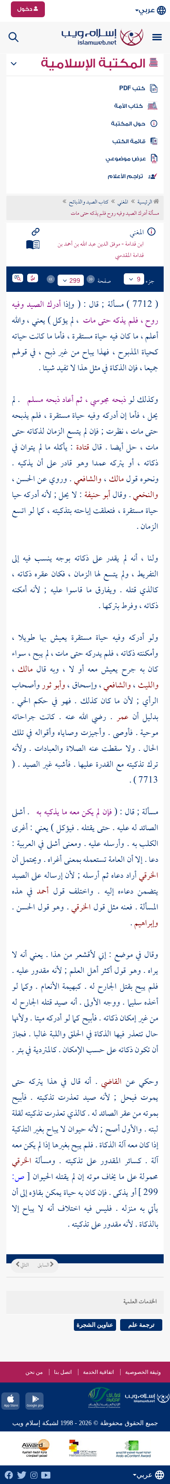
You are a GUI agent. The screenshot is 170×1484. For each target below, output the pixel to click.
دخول (25, 9)
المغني (122, 202)
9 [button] (139, 279)
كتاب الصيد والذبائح (88, 202)
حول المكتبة (128, 124)
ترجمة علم (141, 1324)
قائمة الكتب (129, 141)
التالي (24, 1265)
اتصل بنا (63, 1372)
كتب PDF (132, 88)
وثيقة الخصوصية (143, 1372)
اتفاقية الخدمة (98, 1372)
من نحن (34, 1372)
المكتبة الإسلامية (94, 63)
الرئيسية (145, 202)
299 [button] (74, 280)
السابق (44, 1265)
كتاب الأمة (128, 106)
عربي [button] (147, 10)
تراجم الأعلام (125, 176)
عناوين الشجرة (95, 1324)
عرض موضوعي (126, 158)
